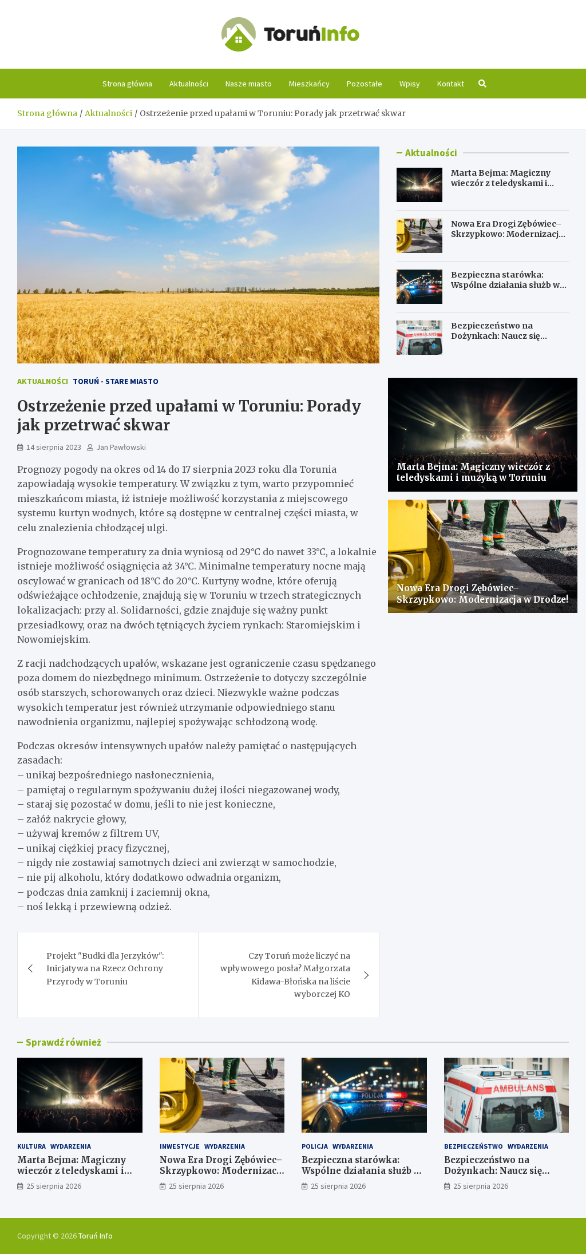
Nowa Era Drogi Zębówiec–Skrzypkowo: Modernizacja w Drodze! (507, 234)
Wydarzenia (70, 1146)
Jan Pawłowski (121, 447)
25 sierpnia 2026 (53, 1186)
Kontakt (450, 83)
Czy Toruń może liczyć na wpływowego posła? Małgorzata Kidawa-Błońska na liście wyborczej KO (285, 975)
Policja (315, 1146)
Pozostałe (364, 83)
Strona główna (127, 83)
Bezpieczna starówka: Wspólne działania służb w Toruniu (505, 285)
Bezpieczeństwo (473, 1146)
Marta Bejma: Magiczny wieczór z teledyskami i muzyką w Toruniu (501, 183)
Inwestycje (180, 1146)
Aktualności (188, 83)
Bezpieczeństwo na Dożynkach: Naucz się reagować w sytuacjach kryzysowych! (499, 341)
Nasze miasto (248, 83)
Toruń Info (95, 1236)
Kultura (31, 1146)
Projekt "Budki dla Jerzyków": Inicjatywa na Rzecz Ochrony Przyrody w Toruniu (105, 969)
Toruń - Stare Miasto (116, 381)
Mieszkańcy (309, 83)
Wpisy (409, 83)
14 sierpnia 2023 (53, 447)
